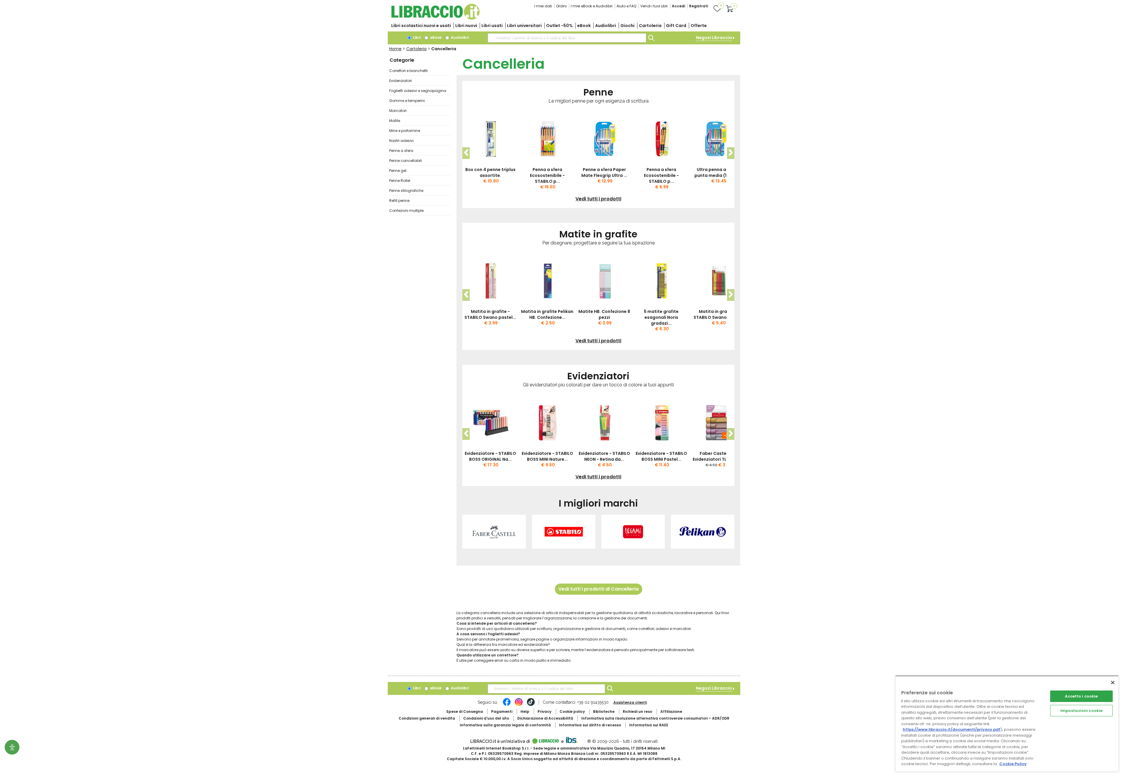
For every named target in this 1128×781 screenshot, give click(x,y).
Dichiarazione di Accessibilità (545, 718)
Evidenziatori (400, 80)
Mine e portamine (404, 130)
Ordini (561, 6)
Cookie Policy (1013, 764)
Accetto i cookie (1081, 696)
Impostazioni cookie (1081, 710)
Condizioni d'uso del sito (486, 718)
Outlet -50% (559, 26)
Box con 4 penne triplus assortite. (490, 172)
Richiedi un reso (637, 711)
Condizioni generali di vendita (427, 718)
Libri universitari (524, 26)
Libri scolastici (421, 26)
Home (395, 49)
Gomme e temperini (407, 100)
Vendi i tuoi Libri (654, 6)
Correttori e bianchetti (408, 70)
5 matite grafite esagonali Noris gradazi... (661, 317)
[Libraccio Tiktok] (531, 705)
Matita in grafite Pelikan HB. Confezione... (547, 314)
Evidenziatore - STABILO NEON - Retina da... (604, 456)
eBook (584, 26)
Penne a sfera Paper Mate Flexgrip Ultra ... (604, 172)
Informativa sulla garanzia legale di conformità (505, 725)
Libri (416, 37)
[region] (1007, 724)
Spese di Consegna (464, 711)
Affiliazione (671, 711)
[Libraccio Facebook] (507, 705)
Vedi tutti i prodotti (598, 199)
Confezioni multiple (406, 210)
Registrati (698, 6)
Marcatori (398, 110)
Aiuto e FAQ (626, 6)
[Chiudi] (1112, 682)
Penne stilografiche (406, 190)
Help (525, 711)
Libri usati (492, 26)
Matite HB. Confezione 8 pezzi (604, 314)
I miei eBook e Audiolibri (591, 6)
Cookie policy (572, 711)
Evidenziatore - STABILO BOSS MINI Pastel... (661, 456)
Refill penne (399, 200)
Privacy (544, 711)
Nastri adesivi (401, 140)
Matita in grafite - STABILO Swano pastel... (490, 314)
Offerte (699, 26)
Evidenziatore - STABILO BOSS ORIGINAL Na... (490, 456)
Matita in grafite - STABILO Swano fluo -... (718, 314)
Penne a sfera (401, 150)
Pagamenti (501, 711)
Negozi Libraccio (714, 38)
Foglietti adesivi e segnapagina (417, 90)
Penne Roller (399, 180)
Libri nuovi (466, 26)
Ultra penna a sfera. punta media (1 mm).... (718, 172)
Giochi (627, 26)
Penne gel (397, 170)
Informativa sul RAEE (648, 725)
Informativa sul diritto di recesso (590, 725)
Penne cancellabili (405, 160)
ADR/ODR (655, 718)
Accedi (678, 6)
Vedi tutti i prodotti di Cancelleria (598, 589)
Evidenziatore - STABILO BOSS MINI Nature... (547, 456)
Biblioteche (604, 711)
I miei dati (543, 6)
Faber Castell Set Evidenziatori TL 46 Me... (718, 456)
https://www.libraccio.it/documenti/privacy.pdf (952, 729)
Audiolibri (605, 26)
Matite (394, 120)
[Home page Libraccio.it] (435, 18)
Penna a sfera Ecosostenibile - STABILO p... (547, 175)
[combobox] (567, 38)
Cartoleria (650, 26)
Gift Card (676, 26)
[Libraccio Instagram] (519, 705)
